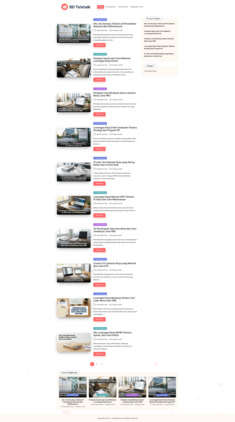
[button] (102, 364)
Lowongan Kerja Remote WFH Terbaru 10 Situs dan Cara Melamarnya (113, 198)
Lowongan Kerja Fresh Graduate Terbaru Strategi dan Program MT (115, 129)
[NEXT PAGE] (102, 364)
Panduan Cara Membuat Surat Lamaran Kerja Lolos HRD (114, 94)
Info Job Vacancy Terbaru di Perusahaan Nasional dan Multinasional (114, 25)
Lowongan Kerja (100, 20)
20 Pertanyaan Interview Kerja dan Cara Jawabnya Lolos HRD (114, 230)
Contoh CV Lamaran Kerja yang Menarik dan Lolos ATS (114, 264)
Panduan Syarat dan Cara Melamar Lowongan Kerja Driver (112, 59)
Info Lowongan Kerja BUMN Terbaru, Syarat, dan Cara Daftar (112, 334)
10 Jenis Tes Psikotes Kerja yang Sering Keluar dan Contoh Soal (113, 163)
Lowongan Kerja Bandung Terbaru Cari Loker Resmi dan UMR (114, 299)
